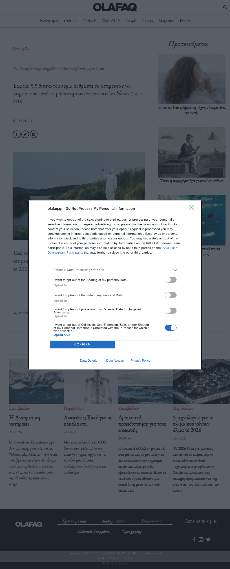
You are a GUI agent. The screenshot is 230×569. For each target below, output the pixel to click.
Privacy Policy (140, 360)
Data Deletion (89, 360)
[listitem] (115, 269)
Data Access (115, 360)
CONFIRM (82, 344)
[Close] (192, 209)
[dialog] (115, 284)
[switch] (171, 280)
